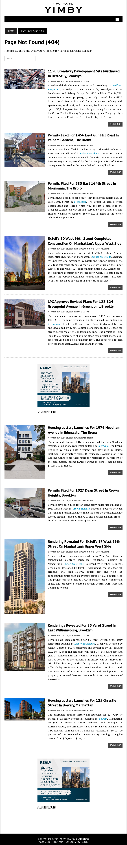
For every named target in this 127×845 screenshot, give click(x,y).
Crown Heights (81, 508)
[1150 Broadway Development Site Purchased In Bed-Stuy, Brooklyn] (24, 87)
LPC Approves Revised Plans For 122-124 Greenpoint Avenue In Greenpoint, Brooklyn (81, 304)
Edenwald (103, 445)
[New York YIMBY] (63, 8)
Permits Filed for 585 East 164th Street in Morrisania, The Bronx (82, 186)
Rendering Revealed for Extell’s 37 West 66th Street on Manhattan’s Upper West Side (84, 544)
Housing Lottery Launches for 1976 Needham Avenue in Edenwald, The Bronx (84, 430)
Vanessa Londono (84, 145)
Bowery (103, 718)
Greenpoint (54, 324)
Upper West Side (101, 256)
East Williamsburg (84, 643)
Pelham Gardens (89, 153)
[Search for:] (19, 58)
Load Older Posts (63, 823)
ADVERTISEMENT (46, 412)
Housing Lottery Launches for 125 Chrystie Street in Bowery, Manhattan (82, 702)
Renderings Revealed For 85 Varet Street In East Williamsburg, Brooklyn (82, 627)
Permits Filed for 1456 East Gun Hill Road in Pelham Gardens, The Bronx (83, 137)
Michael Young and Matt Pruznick (92, 249)
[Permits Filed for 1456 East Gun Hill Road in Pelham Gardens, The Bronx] (24, 164)
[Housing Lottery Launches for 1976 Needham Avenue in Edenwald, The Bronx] (24, 476)
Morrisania (80, 201)
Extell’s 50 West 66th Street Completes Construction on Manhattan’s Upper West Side (84, 241)
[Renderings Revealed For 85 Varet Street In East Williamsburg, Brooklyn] (24, 669)
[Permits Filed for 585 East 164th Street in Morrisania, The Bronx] (24, 210)
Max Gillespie (82, 81)
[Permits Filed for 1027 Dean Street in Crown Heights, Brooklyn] (24, 515)
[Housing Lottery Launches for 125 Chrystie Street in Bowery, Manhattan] (24, 718)
